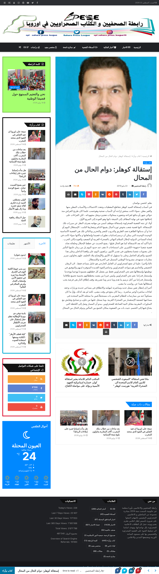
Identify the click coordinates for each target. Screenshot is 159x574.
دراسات (34, 47)
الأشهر (27, 243)
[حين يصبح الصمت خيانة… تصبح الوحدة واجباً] (36, 189)
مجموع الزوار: (71, 533)
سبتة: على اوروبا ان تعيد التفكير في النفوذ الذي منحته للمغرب (139, 431)
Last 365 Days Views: (57, 523)
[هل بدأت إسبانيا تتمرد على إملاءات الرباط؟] (74, 418)
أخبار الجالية (109, 47)
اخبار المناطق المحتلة (105, 519)
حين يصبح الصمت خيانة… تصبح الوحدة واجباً (17, 187)
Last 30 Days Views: (60, 518)
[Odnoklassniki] (96, 194)
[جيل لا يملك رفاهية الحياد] (36, 222)
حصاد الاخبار (93, 525)
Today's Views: (65, 508)
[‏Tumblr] (123, 194)
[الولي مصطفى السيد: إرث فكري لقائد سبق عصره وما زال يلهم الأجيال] (36, 204)
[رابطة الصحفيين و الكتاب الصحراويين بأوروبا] (79, 24)
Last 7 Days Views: (61, 513)
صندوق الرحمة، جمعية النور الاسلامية (99, 535)
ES (25, 47)
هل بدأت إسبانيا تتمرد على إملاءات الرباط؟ (17, 173)
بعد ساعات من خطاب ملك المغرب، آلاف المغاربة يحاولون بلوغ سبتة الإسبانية (106, 431)
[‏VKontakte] (103, 194)
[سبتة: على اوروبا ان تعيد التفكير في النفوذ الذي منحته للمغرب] (138, 418)
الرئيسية (137, 47)
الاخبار (125, 47)
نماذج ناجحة (68, 47)
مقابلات (111, 551)
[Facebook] (144, 194)
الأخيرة (42, 243)
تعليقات (11, 243)
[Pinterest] (116, 194)
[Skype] (82, 194)
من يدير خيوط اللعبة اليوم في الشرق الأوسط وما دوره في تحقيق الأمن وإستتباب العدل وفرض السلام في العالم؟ (17, 277)
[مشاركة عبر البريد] (75, 194)
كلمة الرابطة (91, 540)
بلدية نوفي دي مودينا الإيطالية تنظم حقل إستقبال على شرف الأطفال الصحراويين (17, 319)
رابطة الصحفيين (140, 186)
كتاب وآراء (136, 156)
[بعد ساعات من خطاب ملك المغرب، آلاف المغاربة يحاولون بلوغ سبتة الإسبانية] (106, 418)
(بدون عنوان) (20, 254)
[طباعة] (68, 194)
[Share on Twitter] (124, 570)
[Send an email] (133, 186)
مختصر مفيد (50, 47)
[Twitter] (137, 194)
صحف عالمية (108, 530)
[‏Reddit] (109, 194)
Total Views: (61, 528)
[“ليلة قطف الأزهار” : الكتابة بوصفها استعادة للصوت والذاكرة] (36, 338)
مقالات (97, 551)
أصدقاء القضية (88, 47)
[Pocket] (89, 194)
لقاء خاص (110, 546)
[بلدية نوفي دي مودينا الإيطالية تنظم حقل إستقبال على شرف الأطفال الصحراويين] (36, 317)
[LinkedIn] (130, 194)
